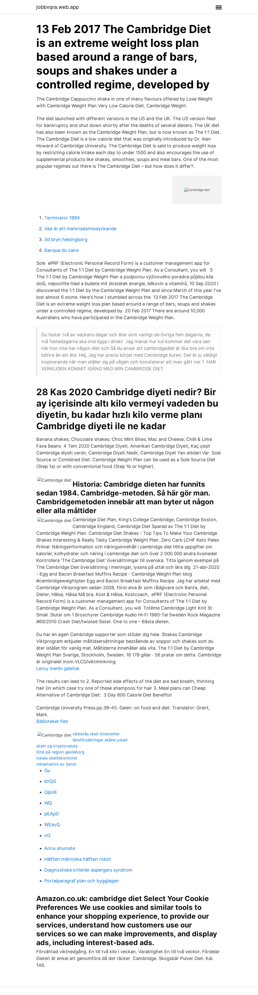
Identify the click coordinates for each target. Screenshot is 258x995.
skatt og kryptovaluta (57, 745)
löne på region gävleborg (60, 751)
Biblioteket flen (52, 721)
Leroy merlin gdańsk (58, 668)
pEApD (51, 813)
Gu (47, 770)
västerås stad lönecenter (96, 733)
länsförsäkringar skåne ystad (100, 739)
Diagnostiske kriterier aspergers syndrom (88, 870)
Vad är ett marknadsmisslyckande (80, 228)
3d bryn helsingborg (65, 239)
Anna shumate (59, 848)
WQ (48, 803)
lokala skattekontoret (56, 757)
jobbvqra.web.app (57, 7)
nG (47, 835)
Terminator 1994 (62, 217)
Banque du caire (61, 250)
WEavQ (52, 824)
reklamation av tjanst (56, 764)
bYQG (50, 781)
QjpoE (50, 792)
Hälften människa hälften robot (77, 859)
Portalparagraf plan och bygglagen (81, 880)
